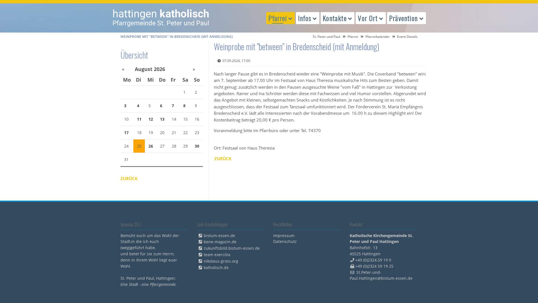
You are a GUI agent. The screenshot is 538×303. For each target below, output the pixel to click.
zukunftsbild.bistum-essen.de (232, 248)
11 (139, 119)
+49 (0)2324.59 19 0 (373, 260)
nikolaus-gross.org (221, 261)
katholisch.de (216, 267)
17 (126, 132)
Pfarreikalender (377, 36)
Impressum (283, 235)
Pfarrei (352, 36)
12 (151, 119)
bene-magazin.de (220, 241)
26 (151, 146)
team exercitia (217, 254)
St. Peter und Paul (326, 36)
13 (162, 119)
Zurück (222, 158)
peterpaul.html (161, 18)
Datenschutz (285, 241)
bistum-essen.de (219, 235)
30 (197, 146)
